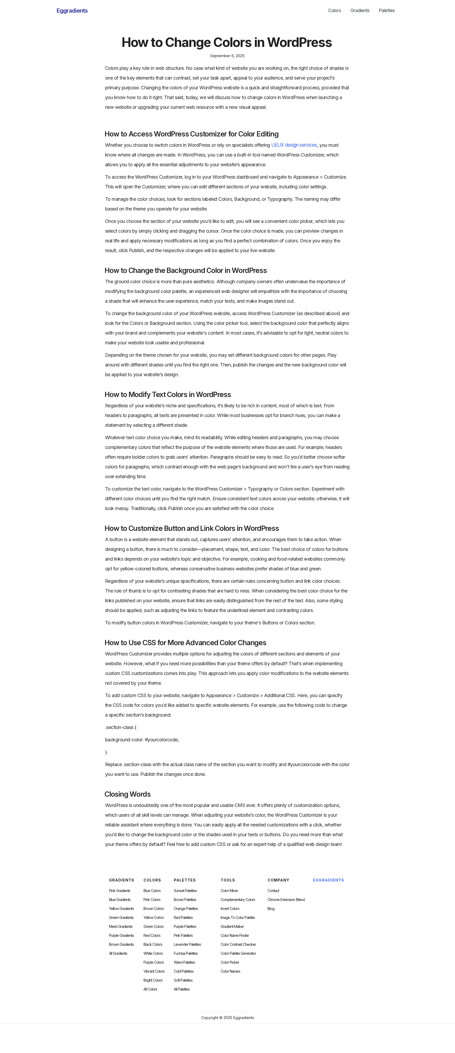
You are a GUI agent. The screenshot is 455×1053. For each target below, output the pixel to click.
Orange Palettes (186, 909)
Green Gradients (121, 917)
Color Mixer (229, 891)
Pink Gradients (119, 891)
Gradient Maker (232, 926)
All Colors (150, 989)
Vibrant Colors (154, 971)
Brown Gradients (121, 944)
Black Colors (153, 944)
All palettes (182, 989)
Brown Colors (154, 909)
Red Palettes (183, 917)
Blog (271, 909)
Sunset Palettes (185, 891)
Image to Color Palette (238, 917)
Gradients (359, 10)
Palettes (387, 10)
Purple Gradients (121, 935)
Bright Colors (153, 980)
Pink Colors (152, 900)
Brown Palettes (185, 900)
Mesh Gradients (120, 926)
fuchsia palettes (186, 953)
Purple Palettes (185, 926)
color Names (230, 971)
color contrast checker (238, 944)
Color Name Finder (235, 935)
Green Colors (154, 926)
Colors (334, 10)
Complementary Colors (238, 900)
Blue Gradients (120, 900)
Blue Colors (152, 891)
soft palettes (183, 980)
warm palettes (184, 962)
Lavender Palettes (187, 944)
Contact (273, 891)
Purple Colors (154, 962)
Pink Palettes (183, 935)
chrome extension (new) (286, 900)
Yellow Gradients (121, 909)
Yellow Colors (154, 917)
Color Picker (230, 962)
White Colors (153, 953)
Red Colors (152, 935)
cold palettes (184, 971)
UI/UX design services (294, 145)
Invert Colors (230, 909)
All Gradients (118, 953)
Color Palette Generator (238, 953)
